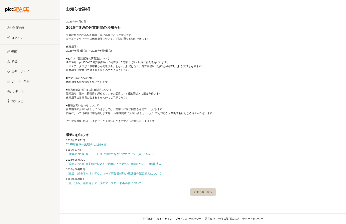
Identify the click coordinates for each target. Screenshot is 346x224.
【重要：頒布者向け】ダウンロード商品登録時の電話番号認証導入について (113, 173)
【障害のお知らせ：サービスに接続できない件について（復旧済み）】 (111, 154)
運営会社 (210, 219)
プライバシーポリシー (188, 219)
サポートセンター (252, 219)
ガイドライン (164, 219)
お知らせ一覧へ (203, 192)
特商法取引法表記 (228, 219)
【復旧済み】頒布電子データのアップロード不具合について (104, 183)
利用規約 (148, 219)
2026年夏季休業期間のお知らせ (86, 144)
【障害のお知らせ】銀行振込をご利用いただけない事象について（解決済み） (115, 164)
